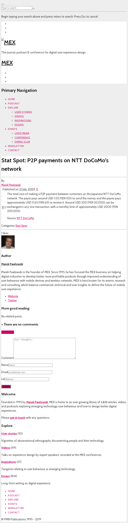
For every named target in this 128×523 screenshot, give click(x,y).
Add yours (7, 332)
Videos (19, 116)
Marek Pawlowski (11, 185)
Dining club (22, 141)
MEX (7, 62)
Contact (14, 150)
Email (4, 372)
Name (4, 365)
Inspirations (23, 120)
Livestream (22, 133)
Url (3, 379)
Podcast (14, 103)
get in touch (17, 417)
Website (13, 296)
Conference (22, 137)
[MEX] (8, 42)
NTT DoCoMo (25, 218)
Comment (7, 358)
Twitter (12, 300)
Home (11, 99)
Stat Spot (21, 225)
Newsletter (16, 146)
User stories (23, 112)
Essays (19, 124)
